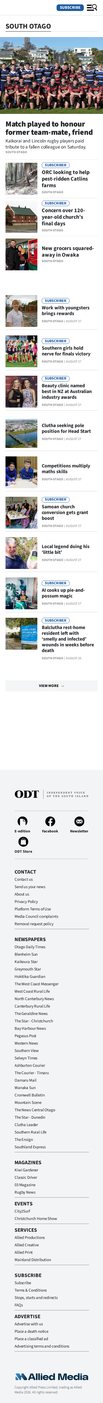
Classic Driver (26, 1177)
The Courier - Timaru (32, 1073)
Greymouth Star (28, 969)
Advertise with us (29, 1324)
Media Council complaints (36, 916)
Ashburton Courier (30, 1065)
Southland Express (30, 1147)
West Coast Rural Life (32, 991)
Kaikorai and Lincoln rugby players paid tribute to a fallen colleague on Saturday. (45, 144)
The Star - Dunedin (30, 1117)
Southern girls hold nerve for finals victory (66, 351)
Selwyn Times (26, 1058)
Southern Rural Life (30, 1132)
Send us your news (30, 887)
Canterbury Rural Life (32, 1006)
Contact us (24, 879)
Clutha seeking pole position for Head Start (66, 428)
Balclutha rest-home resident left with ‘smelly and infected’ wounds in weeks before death (68, 639)
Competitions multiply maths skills (66, 468)
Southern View (27, 1051)
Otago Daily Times (30, 947)
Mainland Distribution (33, 1260)
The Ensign (24, 1140)
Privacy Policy (26, 902)
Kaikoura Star (26, 962)
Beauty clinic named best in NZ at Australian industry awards (67, 391)
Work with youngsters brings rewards (66, 310)
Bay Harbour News (30, 1028)
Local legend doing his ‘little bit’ (66, 549)
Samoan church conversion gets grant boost (65, 512)
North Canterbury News (34, 999)
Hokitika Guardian (30, 977)
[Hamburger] (92, 7)
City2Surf (22, 1211)
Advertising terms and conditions (42, 1346)
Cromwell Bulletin (29, 1095)
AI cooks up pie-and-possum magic (63, 593)
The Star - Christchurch (34, 1021)
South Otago (16, 152)
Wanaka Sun (25, 1088)
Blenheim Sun (26, 954)
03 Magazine (25, 1185)
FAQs (19, 1305)
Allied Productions (30, 1238)
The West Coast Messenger (36, 984)
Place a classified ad (31, 1339)
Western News (26, 1043)
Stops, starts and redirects (36, 1298)
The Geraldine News (31, 1014)
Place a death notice (31, 1331)
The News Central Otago (35, 1110)
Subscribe (70, 7)
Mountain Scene (28, 1102)
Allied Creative (27, 1245)
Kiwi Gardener (26, 1170)
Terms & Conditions (31, 1290)
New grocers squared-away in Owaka (68, 252)
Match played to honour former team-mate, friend (49, 128)
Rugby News (25, 1192)
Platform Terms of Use (33, 909)
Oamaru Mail (25, 1080)
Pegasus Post (25, 1036)
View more (49, 686)
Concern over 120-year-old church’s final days (63, 217)
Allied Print (24, 1252)
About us (22, 894)
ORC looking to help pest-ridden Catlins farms (66, 179)
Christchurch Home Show (36, 1219)
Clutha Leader (26, 1125)
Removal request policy (34, 924)
